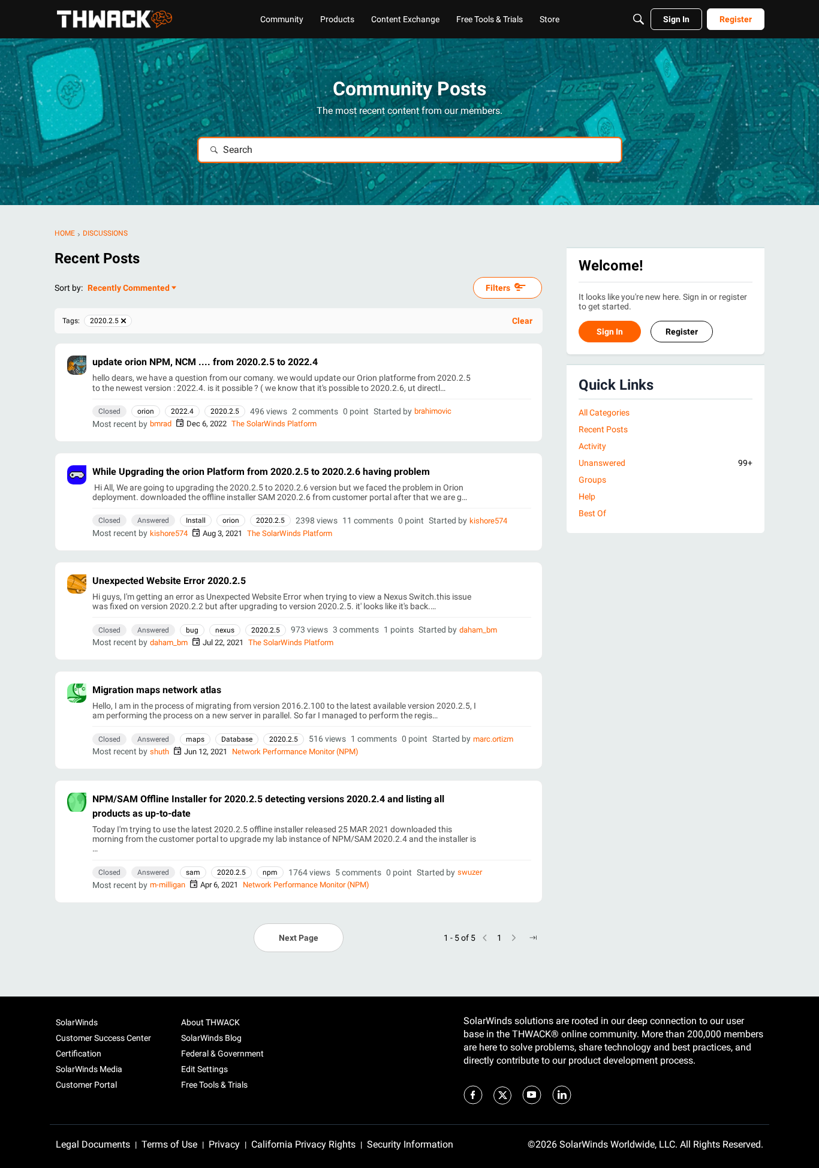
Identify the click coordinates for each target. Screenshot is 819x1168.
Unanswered (665, 463)
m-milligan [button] (167, 884)
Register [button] (682, 332)
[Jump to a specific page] (533, 937)
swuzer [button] (469, 872)
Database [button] (236, 739)
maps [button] (195, 739)
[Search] (638, 19)
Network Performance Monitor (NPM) (295, 751)
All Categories (604, 412)
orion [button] (145, 411)
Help (587, 497)
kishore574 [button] (488, 520)
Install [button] (196, 520)
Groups (592, 480)
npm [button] (270, 872)
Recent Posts (603, 429)
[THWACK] (114, 19)
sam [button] (193, 872)
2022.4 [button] (182, 411)
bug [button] (192, 630)
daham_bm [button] (478, 629)
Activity (592, 446)
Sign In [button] (610, 332)
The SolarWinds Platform (274, 423)
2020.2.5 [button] (224, 411)
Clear (522, 321)
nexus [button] (224, 630)
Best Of (592, 514)
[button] (76, 365)
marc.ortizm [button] (493, 738)
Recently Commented (129, 288)
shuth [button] (159, 751)
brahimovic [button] (432, 411)
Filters (498, 288)
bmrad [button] (160, 423)
